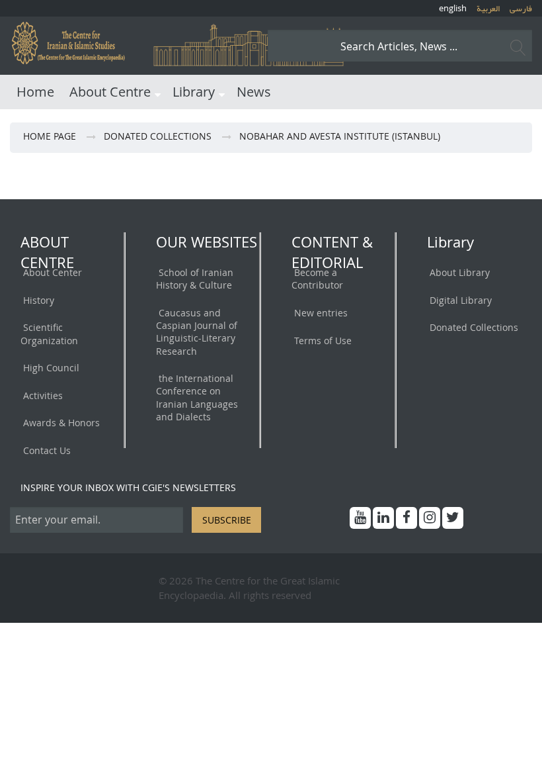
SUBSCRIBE (226, 520)
